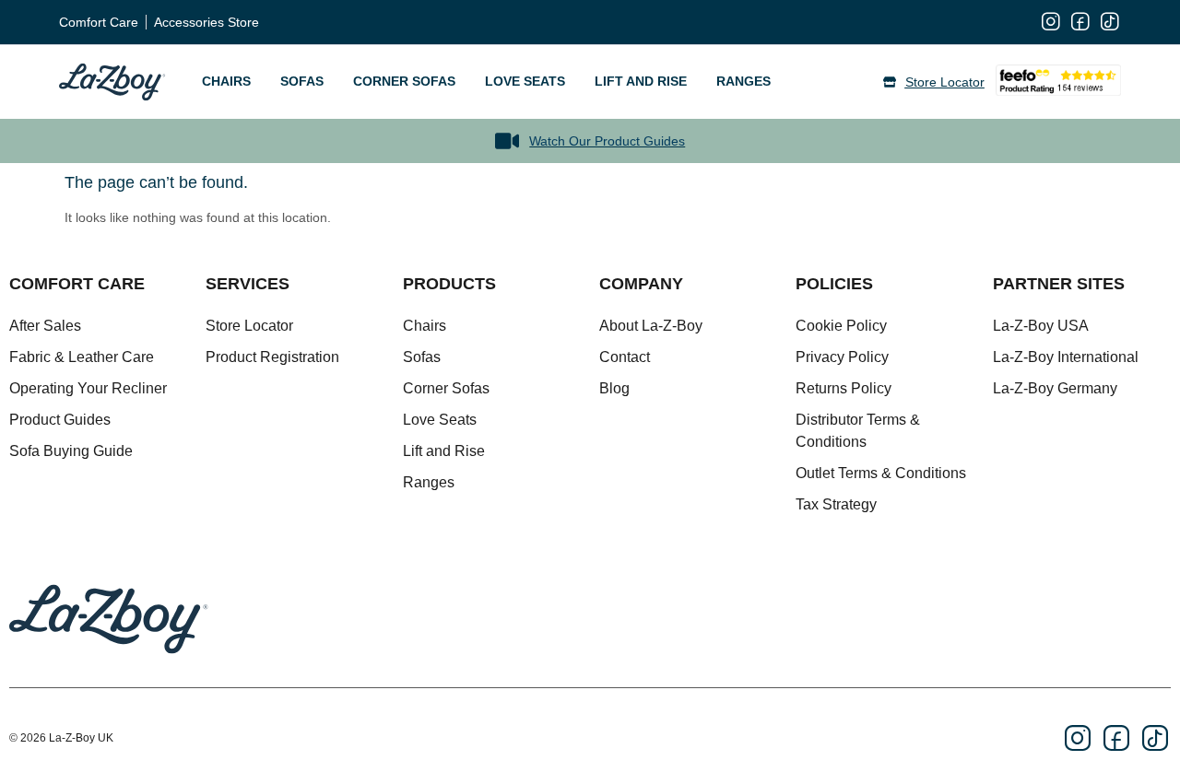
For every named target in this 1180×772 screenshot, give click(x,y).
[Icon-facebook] (1080, 22)
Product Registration (272, 357)
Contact (624, 357)
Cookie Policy (841, 325)
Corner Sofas (404, 81)
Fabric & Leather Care (81, 357)
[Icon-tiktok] (1110, 22)
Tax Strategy (836, 504)
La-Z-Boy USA (1041, 325)
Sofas (302, 81)
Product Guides (60, 419)
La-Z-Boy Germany (1055, 388)
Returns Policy (843, 388)
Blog (614, 388)
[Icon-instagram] (1051, 22)
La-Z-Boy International (1066, 357)
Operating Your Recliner (88, 388)
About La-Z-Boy (650, 325)
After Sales (45, 325)
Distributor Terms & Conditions (858, 431)
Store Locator (249, 325)
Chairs (226, 81)
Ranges (743, 81)
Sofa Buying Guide (71, 451)
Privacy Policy (842, 357)
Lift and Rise (641, 81)
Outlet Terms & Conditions (881, 473)
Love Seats (525, 81)
